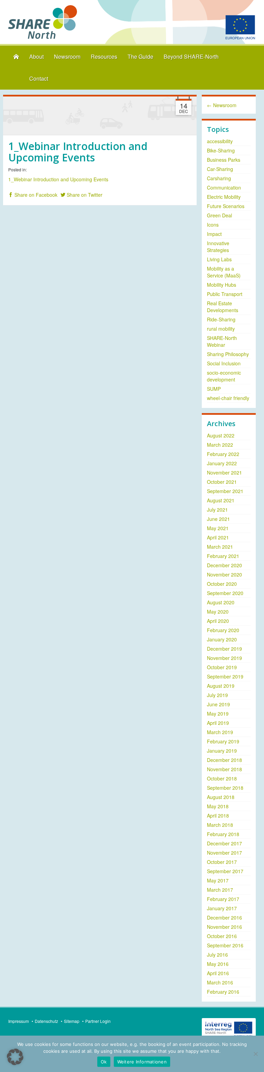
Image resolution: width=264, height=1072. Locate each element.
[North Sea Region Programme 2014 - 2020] (229, 1028)
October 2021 (222, 481)
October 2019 (222, 667)
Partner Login (98, 1021)
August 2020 (220, 602)
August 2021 (220, 500)
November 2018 (224, 769)
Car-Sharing (220, 169)
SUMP (214, 388)
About (36, 56)
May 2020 (218, 611)
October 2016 (222, 936)
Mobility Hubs (221, 284)
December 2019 (224, 648)
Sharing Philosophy (228, 354)
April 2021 (218, 537)
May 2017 (218, 880)
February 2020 (223, 630)
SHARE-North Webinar (222, 341)
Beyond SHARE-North (191, 56)
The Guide (140, 56)
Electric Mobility (224, 196)
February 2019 (223, 741)
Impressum (18, 1021)
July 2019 (217, 695)
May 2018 (218, 806)
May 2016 (218, 963)
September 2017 (225, 871)
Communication (224, 187)
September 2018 (225, 787)
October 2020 (222, 583)
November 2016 (224, 926)
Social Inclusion (224, 363)
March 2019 (220, 732)
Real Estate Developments (222, 306)
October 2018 (222, 778)
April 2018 (218, 815)
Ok (104, 1061)
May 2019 (218, 713)
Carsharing (219, 178)
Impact (214, 233)
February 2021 (223, 555)
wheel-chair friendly (228, 398)
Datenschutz (46, 1021)
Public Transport (224, 293)
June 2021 (218, 518)
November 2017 (224, 852)
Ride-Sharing (221, 319)
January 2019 (222, 750)
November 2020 (224, 574)
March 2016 (220, 982)
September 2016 (225, 945)
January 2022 (222, 463)
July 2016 (217, 954)
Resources (104, 56)
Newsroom (67, 56)
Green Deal (219, 215)
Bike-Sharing (221, 150)
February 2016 (223, 991)
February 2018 (223, 834)
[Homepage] (16, 57)
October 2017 (222, 861)
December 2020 (224, 565)
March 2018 (220, 824)
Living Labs (219, 259)
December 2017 (224, 843)
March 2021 (220, 546)
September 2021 (225, 491)
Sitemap (71, 1021)
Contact (38, 78)
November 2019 (224, 657)
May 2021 (218, 528)
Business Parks (223, 159)
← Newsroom (221, 105)
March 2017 (220, 889)
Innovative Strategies (218, 246)
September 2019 (225, 676)
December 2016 (224, 917)
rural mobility (221, 328)
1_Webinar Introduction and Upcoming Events (58, 179)
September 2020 (225, 593)
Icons (213, 224)
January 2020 (222, 639)
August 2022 (220, 435)
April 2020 (218, 620)
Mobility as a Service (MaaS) (224, 272)
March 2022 (220, 444)
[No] (255, 1053)
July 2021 (217, 509)
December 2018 (224, 759)
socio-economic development (224, 376)
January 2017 (222, 908)
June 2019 (218, 704)
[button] (15, 1057)
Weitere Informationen (142, 1061)
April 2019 (218, 722)
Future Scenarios (225, 206)
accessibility (220, 141)
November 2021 (224, 472)
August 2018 (220, 797)
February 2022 (223, 454)
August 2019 (220, 685)
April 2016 (218, 973)
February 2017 (223, 899)
